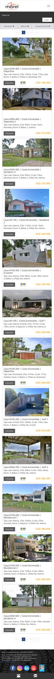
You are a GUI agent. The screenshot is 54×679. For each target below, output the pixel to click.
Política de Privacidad (8, 662)
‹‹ (16, 32)
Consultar (9, 83)
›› (37, 32)
